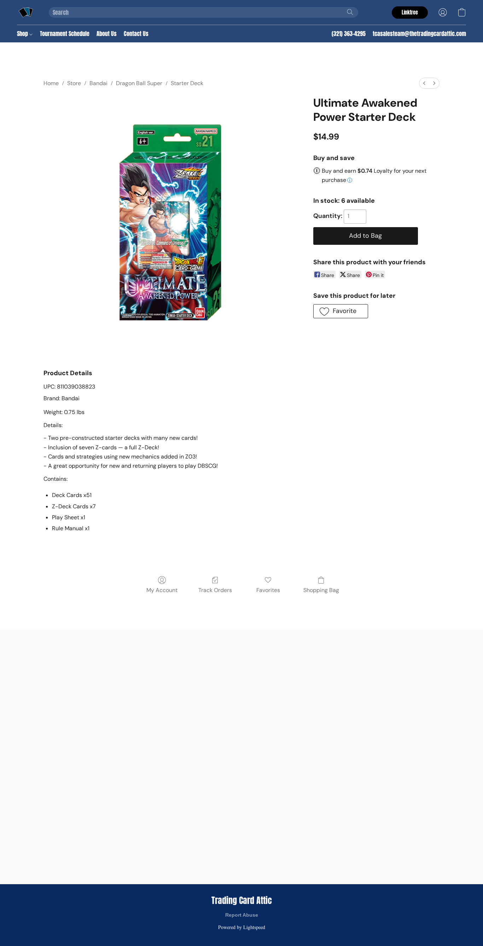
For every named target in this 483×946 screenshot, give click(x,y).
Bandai (98, 83)
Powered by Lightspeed (241, 927)
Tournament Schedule (64, 33)
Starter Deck (187, 83)
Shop (23, 33)
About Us (107, 33)
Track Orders (215, 590)
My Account (162, 590)
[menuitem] (424, 83)
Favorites (268, 590)
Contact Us (136, 33)
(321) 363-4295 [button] (349, 33)
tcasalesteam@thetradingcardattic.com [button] (419, 33)
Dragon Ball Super (139, 83)
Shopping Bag (321, 590)
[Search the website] (350, 12)
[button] (26, 12)
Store (74, 83)
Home (51, 83)
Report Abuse (241, 915)
